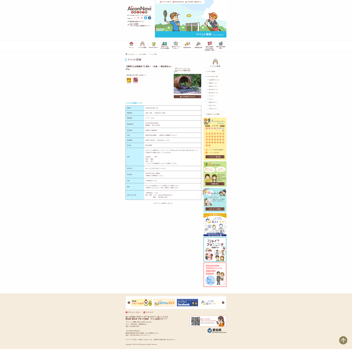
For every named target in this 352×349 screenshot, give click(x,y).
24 (209, 142)
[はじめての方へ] (153, 45)
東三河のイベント (213, 93)
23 (206, 142)
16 (206, 139)
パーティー (212, 96)
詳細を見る (215, 184)
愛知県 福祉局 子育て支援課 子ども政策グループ (142, 333)
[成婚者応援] (198, 45)
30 (206, 145)
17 (209, 139)
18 (212, 139)
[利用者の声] (187, 45)
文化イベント (212, 105)
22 (223, 139)
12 (215, 136)
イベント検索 (142, 54)
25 (212, 142)
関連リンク (199, 2)
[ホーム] (131, 45)
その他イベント (213, 109)
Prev (129, 302)
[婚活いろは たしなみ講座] (164, 45)
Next (223, 302)
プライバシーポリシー (134, 312)
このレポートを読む (215, 209)
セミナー (211, 99)
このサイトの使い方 (166, 2)
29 (223, 142)
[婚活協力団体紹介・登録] (220, 45)
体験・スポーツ (213, 102)
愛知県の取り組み (179, 2)
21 (220, 139)
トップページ (131, 54)
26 (215, 142)
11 (212, 136)
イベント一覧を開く (215, 157)
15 (223, 136)
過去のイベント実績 (213, 114)
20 (217, 139)
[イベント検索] (142, 45)
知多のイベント (213, 86)
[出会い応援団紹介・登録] (209, 45)
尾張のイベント (213, 83)
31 (209, 145)
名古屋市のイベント (214, 80)
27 (217, 142)
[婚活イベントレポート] (176, 45)
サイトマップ (149, 312)
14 (220, 136)
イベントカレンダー (213, 77)
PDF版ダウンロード (189, 97)
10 (209, 136)
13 (217, 136)
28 (220, 142)
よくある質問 (190, 2)
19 (215, 139)
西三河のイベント (213, 89)
